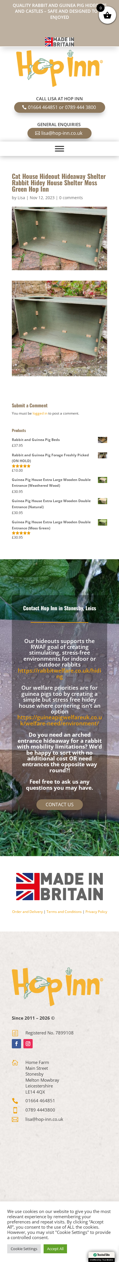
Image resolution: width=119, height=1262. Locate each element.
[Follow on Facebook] (16, 1043)
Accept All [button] (55, 1248)
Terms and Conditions (64, 911)
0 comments (71, 197)
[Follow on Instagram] (28, 1043)
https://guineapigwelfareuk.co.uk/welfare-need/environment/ (59, 720)
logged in (40, 413)
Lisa (21, 197)
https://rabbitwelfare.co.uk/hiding (59, 673)
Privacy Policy (96, 911)
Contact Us (60, 804)
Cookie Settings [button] (24, 1248)
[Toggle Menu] (59, 148)
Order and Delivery (27, 911)
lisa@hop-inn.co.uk (61, 133)
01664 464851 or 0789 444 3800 (62, 107)
